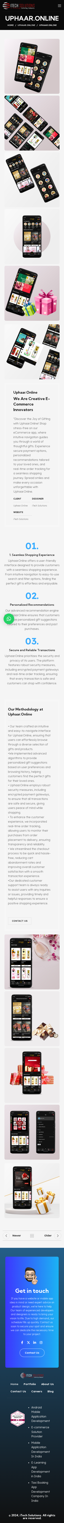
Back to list (32, 1235)
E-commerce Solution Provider (40, 1431)
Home (10, 25)
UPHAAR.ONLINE (26, 25)
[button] (9, 619)
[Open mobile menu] (59, 5)
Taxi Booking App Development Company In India (40, 1491)
